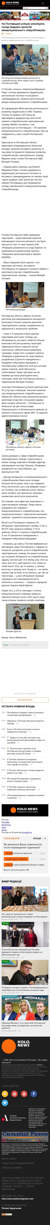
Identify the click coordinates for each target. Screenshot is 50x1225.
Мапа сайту (9, 1158)
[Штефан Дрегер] (25, 629)
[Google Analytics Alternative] (7, 1214)
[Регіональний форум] (25, 307)
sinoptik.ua (27, 832)
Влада (5, 645)
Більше (37, 838)
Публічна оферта (12, 1167)
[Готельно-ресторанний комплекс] (25, 16)
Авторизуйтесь (25, 700)
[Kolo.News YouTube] (25, 810)
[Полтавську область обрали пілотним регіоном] (25, 444)
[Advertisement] (21, 210)
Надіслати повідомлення (18, 1163)
